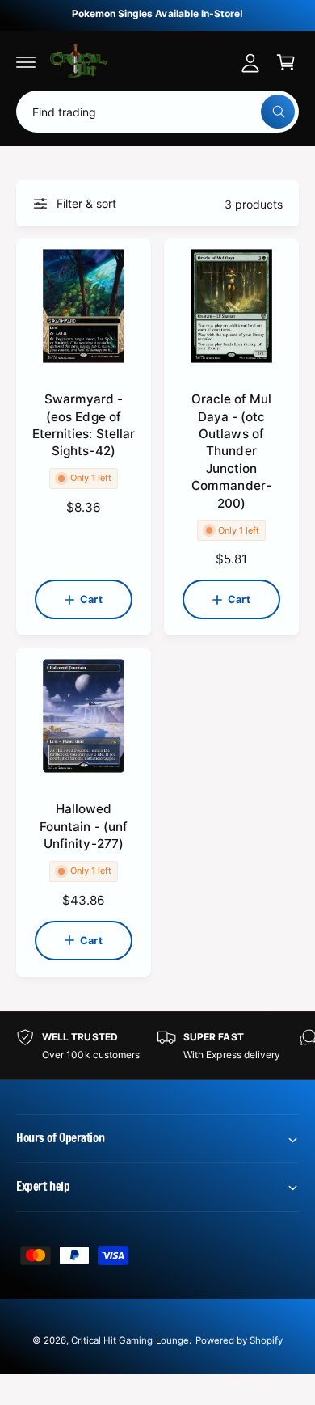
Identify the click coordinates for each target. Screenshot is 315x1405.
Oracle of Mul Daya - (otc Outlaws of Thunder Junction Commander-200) (231, 450)
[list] (157, 1045)
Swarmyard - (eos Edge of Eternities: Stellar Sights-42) (83, 424)
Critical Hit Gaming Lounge (129, 1340)
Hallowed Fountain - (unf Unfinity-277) (83, 826)
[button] (26, 62)
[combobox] (157, 112)
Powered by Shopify (239, 1340)
